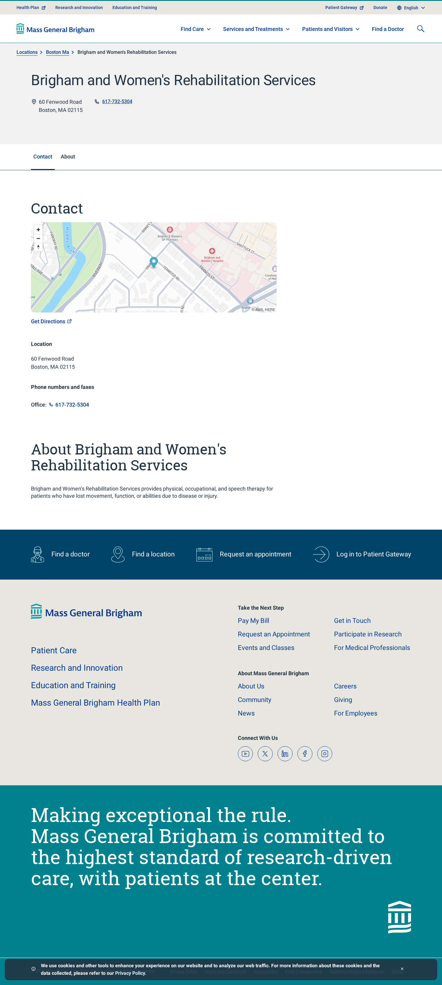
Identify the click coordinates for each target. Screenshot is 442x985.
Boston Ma (57, 52)
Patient (54, 650)
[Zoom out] (38, 238)
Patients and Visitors (327, 29)
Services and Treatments (253, 29)
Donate (380, 7)
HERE (270, 309)
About (251, 686)
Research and (77, 668)
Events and (266, 647)
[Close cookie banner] (402, 969)
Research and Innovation (79, 7)
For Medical (372, 647)
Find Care (192, 29)
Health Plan (28, 7)
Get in (352, 620)
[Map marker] (154, 263)
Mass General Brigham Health (95, 703)
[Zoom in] (38, 229)
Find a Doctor (388, 29)
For (355, 713)
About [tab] (68, 156)
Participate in (368, 634)
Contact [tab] (42, 156)
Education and (73, 685)
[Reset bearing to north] (38, 247)
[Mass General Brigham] (55, 28)
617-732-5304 (117, 101)
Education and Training (134, 7)
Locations (27, 52)
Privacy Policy (130, 973)
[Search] (420, 28)
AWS (259, 309)
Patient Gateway (341, 7)
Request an (274, 634)
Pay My (253, 620)
